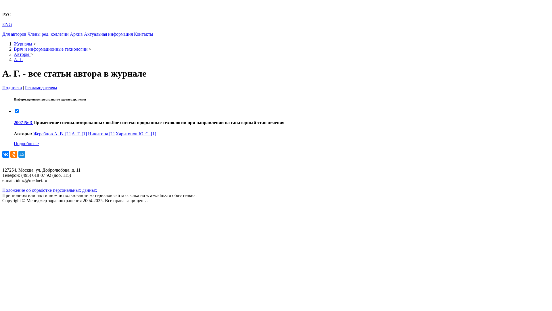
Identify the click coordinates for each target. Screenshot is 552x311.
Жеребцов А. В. (51, 133)
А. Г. (79, 133)
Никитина (101, 133)
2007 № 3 (23, 122)
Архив (76, 34)
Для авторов (14, 34)
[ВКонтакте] (5, 154)
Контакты (143, 34)
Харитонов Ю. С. (136, 133)
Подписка (12, 87)
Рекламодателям (41, 87)
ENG (7, 24)
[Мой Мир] (21, 154)
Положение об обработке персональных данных (49, 190)
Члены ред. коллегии (48, 34)
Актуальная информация (108, 34)
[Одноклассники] (13, 154)
